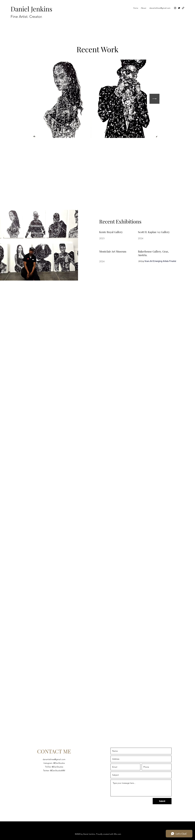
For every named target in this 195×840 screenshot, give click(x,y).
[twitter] (179, 8)
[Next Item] (154, 99)
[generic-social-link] (183, 8)
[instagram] (175, 8)
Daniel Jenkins (31, 8)
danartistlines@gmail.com (159, 8)
